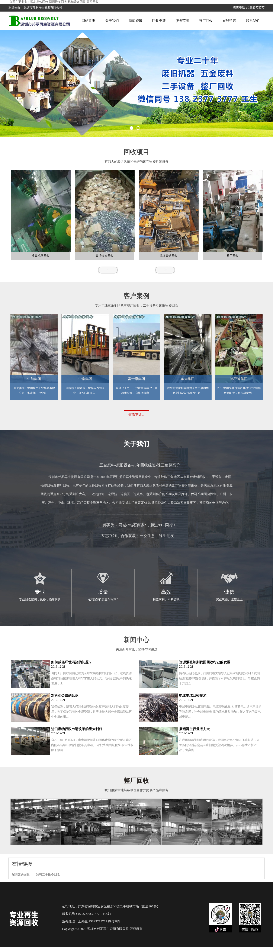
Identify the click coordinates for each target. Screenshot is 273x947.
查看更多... (136, 415)
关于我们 (112, 20)
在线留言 (229, 20)
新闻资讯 (135, 20)
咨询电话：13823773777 (248, 7)
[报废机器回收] (40, 211)
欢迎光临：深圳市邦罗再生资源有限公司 (35, 7)
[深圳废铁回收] (168, 211)
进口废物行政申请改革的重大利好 (76, 729)
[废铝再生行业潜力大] (158, 754)
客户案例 (136, 295)
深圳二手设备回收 (48, 874)
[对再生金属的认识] (30, 720)
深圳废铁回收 (168, 255)
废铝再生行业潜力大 (194, 729)
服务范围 (182, 20)
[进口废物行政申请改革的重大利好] (30, 754)
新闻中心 (136, 639)
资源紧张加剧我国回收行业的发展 (204, 662)
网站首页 (88, 20)
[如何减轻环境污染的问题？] (30, 687)
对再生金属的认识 (64, 695)
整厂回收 (206, 20)
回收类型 (159, 20)
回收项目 (136, 151)
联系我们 (253, 20)
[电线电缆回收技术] (158, 720)
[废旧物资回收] (104, 211)
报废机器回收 (40, 255)
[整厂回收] (232, 211)
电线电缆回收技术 (192, 695)
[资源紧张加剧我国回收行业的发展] (158, 687)
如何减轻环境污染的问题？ (71, 662)
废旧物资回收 (104, 255)
